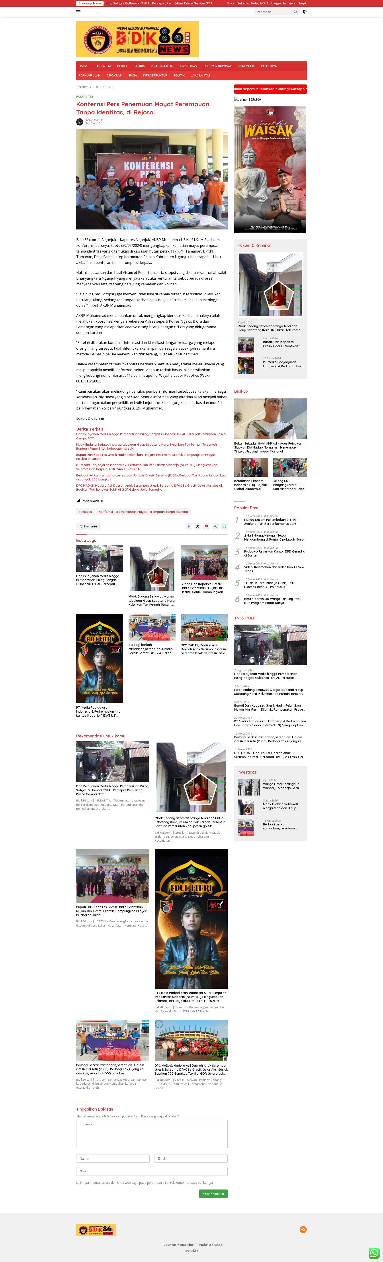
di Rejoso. (85, 512)
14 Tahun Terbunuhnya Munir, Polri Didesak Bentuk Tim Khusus (269, 585)
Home (83, 66)
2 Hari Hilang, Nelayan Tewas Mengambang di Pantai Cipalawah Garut (274, 537)
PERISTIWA (269, 66)
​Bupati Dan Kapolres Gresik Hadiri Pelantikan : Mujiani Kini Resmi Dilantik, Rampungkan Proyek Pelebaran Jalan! (146, 457)
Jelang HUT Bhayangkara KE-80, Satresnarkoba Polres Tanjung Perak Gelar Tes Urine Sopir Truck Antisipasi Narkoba (289, 485)
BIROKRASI (114, 75)
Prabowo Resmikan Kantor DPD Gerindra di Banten (274, 553)
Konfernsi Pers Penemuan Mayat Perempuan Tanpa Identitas (144, 512)
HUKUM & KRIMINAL (218, 66)
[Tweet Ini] (197, 526)
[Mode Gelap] (304, 12)
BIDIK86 (139, 66)
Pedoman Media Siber (178, 1245)
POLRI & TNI (102, 66)
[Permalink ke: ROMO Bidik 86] (79, 122)
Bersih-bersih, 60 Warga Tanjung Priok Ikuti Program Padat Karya (272, 601)
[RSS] (303, 1230)
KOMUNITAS (246, 66)
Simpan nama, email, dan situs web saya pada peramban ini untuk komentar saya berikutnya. (146, 1182)
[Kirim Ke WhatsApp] (224, 526)
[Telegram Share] (215, 526)
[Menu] (79, 12)
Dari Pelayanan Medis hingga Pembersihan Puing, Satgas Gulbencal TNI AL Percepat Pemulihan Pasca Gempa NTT (151, 436)
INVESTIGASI (188, 66)
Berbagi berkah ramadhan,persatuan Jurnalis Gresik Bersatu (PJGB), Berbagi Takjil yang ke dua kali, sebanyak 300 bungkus (151, 477)
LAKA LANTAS (201, 75)
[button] (295, 11)
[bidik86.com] (137, 39)
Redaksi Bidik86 (210, 1245)
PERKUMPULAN (89, 75)
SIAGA (132, 75)
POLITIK (179, 75)
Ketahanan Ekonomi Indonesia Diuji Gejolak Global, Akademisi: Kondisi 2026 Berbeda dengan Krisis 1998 (251, 485)
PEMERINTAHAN (162, 66)
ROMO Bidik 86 (95, 120)
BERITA (122, 66)
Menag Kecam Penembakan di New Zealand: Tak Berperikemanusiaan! (270, 522)
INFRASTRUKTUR (155, 75)
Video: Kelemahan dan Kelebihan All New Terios (274, 569)
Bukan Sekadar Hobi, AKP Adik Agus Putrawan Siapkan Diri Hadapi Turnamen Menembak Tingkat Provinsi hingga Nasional (205, 3)
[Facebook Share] (189, 526)
